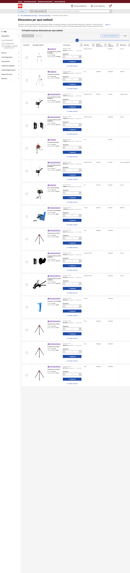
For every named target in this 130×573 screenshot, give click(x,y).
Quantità (65, 54)
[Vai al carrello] (110, 6)
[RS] (20, 6)
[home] (18, 15)
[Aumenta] (79, 56)
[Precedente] (121, 35)
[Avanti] (128, 35)
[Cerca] (110, 11)
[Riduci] (64, 56)
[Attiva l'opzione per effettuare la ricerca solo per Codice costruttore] (45, 11)
